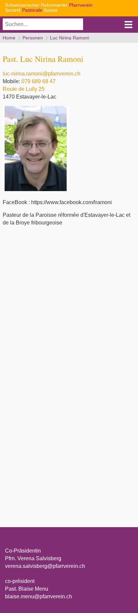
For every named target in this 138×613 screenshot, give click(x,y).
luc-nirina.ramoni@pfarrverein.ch (41, 73)
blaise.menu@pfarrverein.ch (38, 596)
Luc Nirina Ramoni (69, 37)
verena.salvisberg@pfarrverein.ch (45, 566)
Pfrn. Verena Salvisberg (33, 558)
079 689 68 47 (38, 81)
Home (9, 37)
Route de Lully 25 (24, 89)
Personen (32, 37)
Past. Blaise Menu (26, 589)
